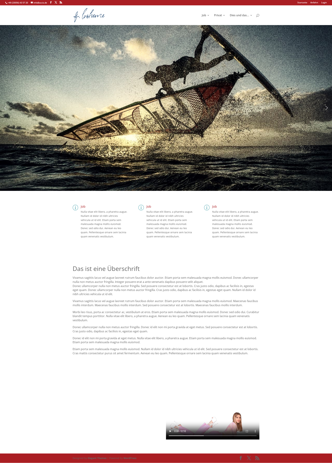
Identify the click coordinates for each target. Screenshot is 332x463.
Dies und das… (239, 15)
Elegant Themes (97, 458)
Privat (218, 15)
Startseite (302, 3)
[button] (5, 108)
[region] (166, 108)
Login (324, 3)
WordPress (129, 458)
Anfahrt (314, 3)
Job (204, 15)
